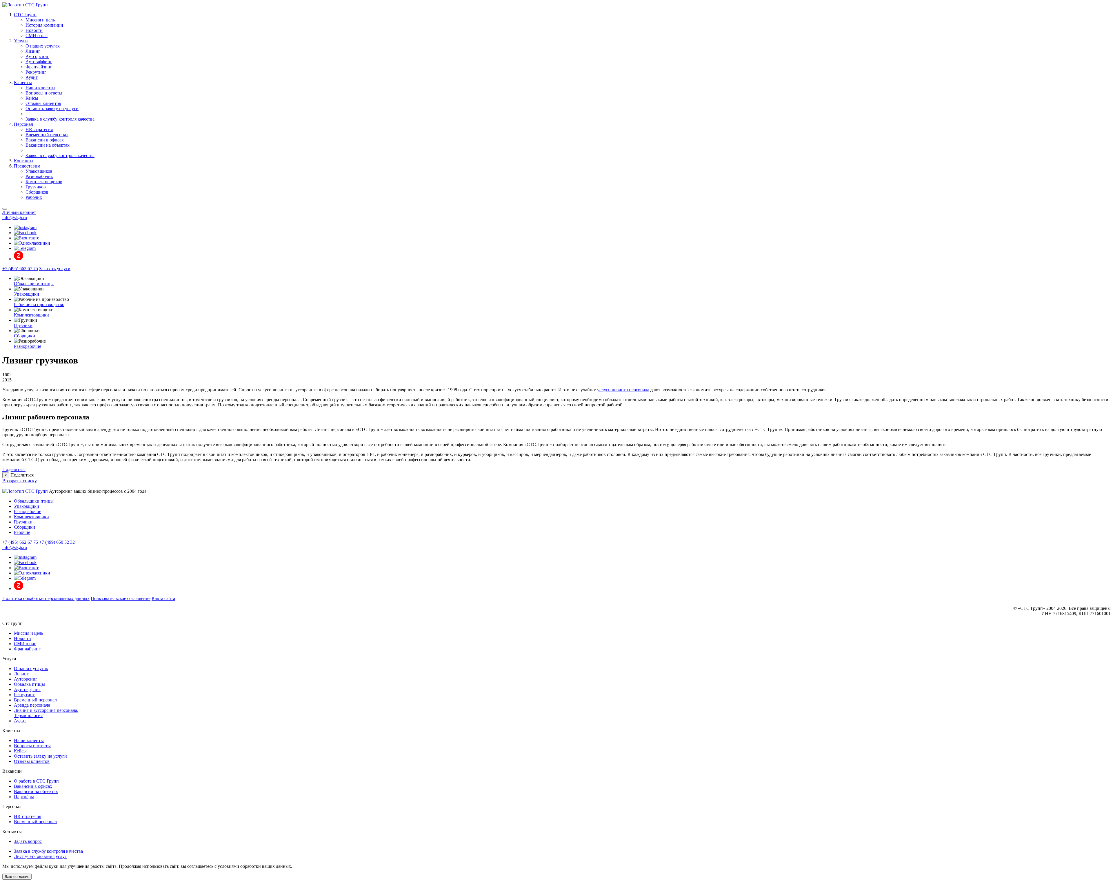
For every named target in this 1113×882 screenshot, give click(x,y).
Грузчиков (36, 186)
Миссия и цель (40, 19)
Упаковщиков (39, 171)
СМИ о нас (37, 35)
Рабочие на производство (39, 304)
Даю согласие (17, 876)
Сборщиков (37, 192)
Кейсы (32, 98)
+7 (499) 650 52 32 (57, 542)
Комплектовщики (31, 314)
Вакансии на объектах (48, 145)
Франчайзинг (39, 66)
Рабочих (34, 197)
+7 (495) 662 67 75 (20, 268)
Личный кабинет (19, 212)
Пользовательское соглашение (120, 598)
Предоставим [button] (27, 165)
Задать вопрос (28, 841)
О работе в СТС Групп (36, 781)
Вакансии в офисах (45, 139)
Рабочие (22, 532)
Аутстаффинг (39, 61)
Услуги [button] (21, 40)
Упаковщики (26, 294)
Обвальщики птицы (34, 283)
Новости (34, 30)
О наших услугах (43, 45)
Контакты (23, 160)
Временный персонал (47, 134)
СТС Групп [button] (25, 14)
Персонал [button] (23, 124)
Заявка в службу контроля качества (60, 119)
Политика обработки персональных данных (46, 598)
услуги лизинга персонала (623, 389)
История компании (44, 25)
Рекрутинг (36, 72)
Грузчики (23, 325)
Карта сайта (163, 598)
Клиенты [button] (23, 82)
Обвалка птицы (29, 684)
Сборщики (24, 335)
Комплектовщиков (44, 181)
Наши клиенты (40, 87)
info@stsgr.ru (14, 217)
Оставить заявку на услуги (52, 108)
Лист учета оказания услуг (40, 856)
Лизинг (33, 51)
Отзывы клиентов (43, 103)
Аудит (32, 77)
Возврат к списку (19, 480)
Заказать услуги (54, 268)
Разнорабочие (27, 346)
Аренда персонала (32, 705)
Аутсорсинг (37, 56)
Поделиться (14, 469)
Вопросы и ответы (44, 92)
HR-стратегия (39, 129)
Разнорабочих (39, 176)
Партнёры (24, 796)
